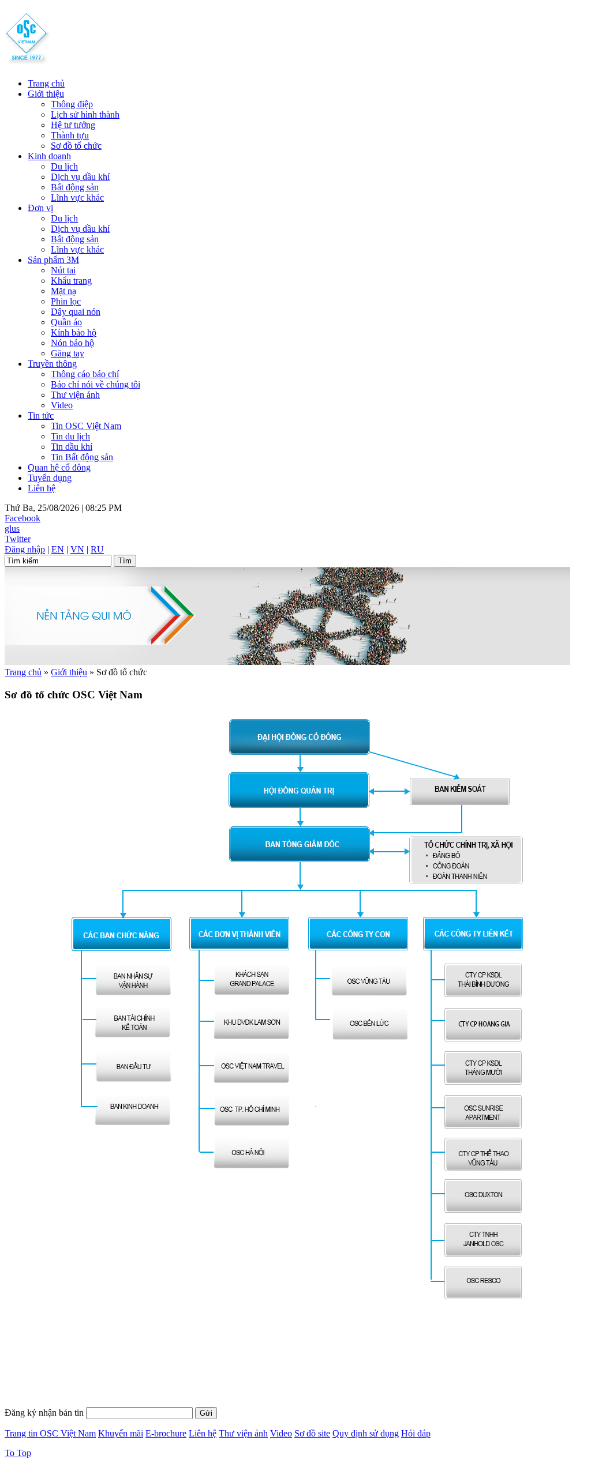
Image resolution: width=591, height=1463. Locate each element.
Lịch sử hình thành (85, 114)
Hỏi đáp (416, 1433)
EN (57, 549)
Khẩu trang (71, 280)
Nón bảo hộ (72, 343)
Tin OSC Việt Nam (86, 426)
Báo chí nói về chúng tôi (95, 384)
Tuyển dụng (50, 478)
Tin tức (41, 415)
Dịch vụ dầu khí (80, 177)
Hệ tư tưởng (73, 125)
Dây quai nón (75, 312)
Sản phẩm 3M (53, 260)
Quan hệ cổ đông (59, 467)
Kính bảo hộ (73, 332)
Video (62, 405)
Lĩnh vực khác (77, 197)
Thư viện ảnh (75, 395)
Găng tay (67, 353)
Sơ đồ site (312, 1433)
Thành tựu (70, 135)
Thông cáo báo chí (85, 374)
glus (12, 528)
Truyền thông (52, 363)
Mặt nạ (63, 291)
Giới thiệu (46, 94)
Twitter (18, 539)
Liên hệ (41, 488)
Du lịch (64, 166)
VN (77, 549)
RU (97, 549)
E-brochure (165, 1433)
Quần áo (66, 322)
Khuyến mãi (120, 1433)
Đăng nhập (25, 549)
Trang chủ (46, 83)
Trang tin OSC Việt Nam (50, 1433)
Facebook (22, 518)
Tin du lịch (70, 436)
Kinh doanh (49, 156)
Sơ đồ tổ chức (76, 146)
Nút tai (63, 270)
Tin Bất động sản (82, 457)
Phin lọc (66, 301)
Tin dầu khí (71, 447)
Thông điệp (72, 104)
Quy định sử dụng (365, 1433)
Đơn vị (40, 208)
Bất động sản (75, 187)
